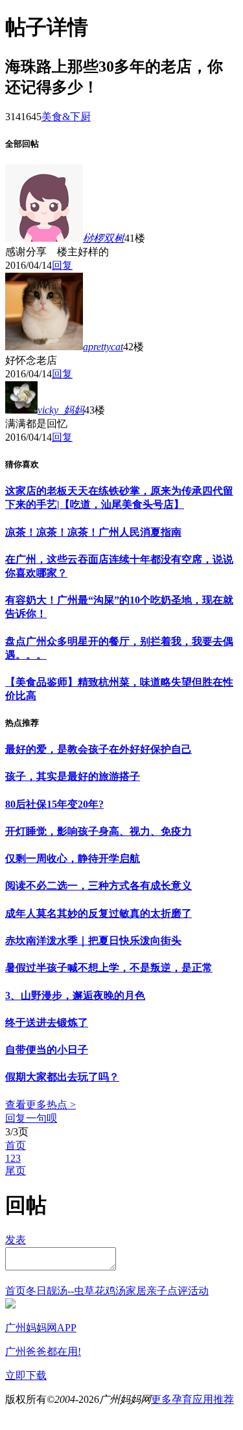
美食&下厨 (66, 116)
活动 (198, 1290)
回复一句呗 (31, 1118)
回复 (62, 265)
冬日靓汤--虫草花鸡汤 (76, 1290)
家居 (136, 1290)
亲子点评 (167, 1290)
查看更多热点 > (40, 1104)
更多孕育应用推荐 (192, 1399)
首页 (15, 1145)
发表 (15, 1239)
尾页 (15, 1170)
